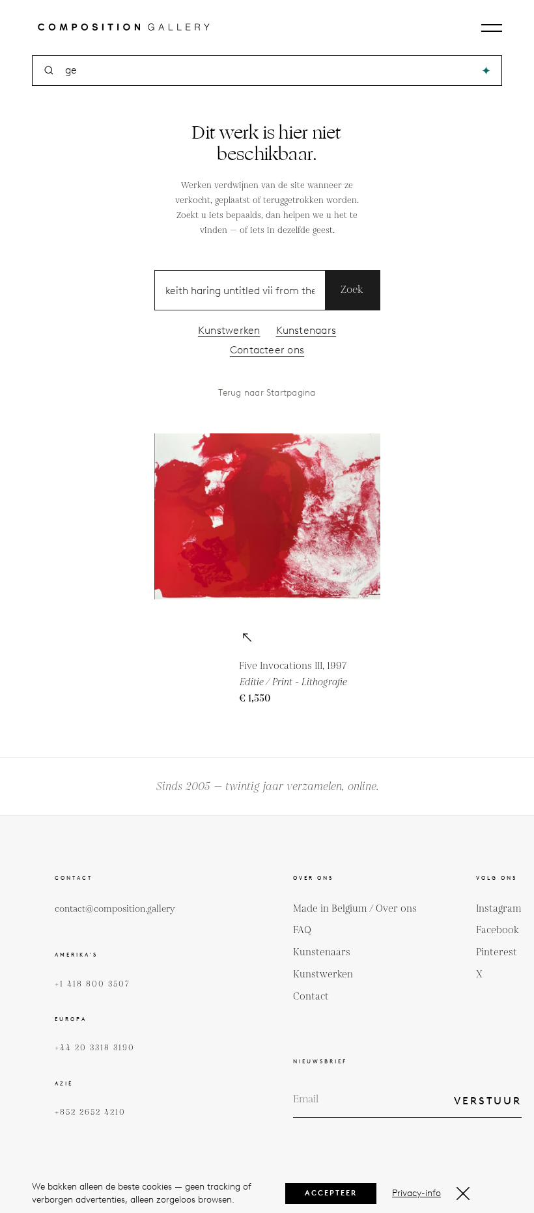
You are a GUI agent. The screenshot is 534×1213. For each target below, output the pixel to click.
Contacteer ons (267, 350)
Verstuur (488, 1101)
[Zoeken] (486, 70)
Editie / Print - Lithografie (292, 682)
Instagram (499, 909)
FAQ (302, 930)
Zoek (352, 289)
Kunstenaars (306, 330)
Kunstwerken (229, 330)
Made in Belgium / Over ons (355, 909)
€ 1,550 (255, 698)
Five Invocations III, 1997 (292, 666)
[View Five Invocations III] (247, 638)
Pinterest (496, 952)
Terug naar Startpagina (266, 392)
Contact (311, 996)
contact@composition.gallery (115, 909)
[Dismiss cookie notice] (463, 1193)
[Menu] (491, 28)
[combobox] (268, 70)
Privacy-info (416, 1193)
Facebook (497, 930)
